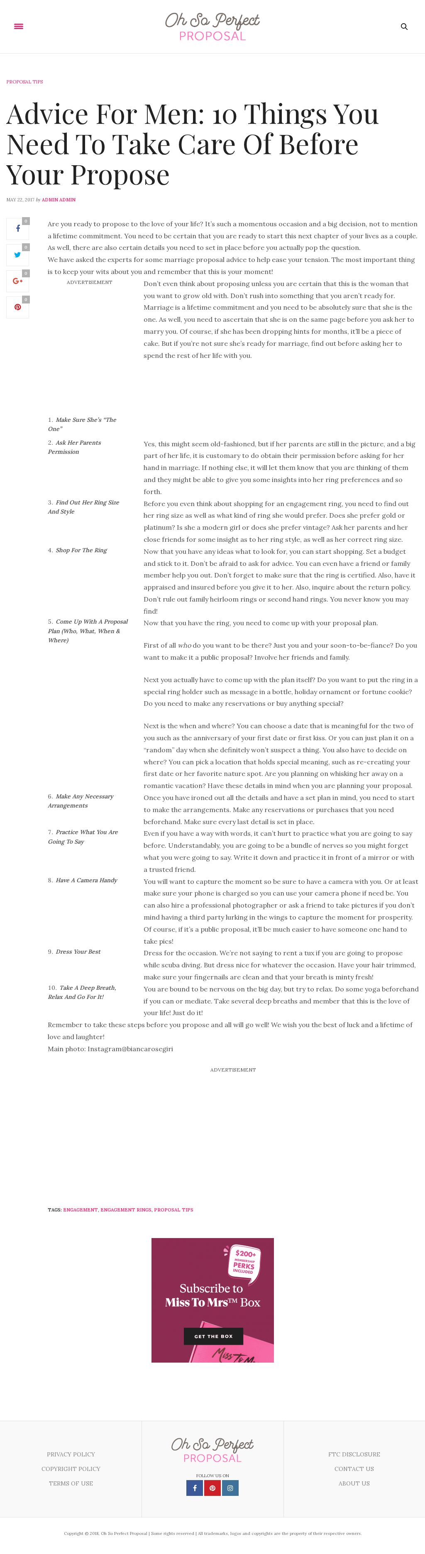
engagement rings (125, 1210)
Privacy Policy (71, 1454)
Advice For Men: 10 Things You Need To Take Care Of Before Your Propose (192, 142)
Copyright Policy (71, 1469)
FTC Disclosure (354, 1454)
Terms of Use (71, 1483)
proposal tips (173, 1210)
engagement (80, 1210)
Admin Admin (59, 200)
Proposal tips (24, 82)
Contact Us (354, 1469)
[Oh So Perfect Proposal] (213, 26)
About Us (354, 1483)
